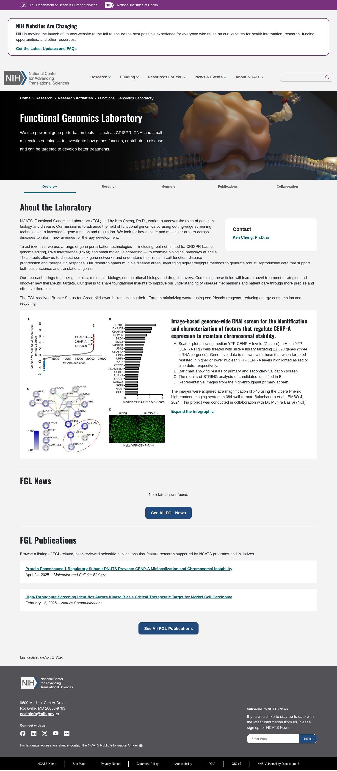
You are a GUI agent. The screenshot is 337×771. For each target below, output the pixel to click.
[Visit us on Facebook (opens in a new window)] (22, 734)
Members (168, 186)
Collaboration (287, 186)
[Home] (36, 77)
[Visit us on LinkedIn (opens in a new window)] (33, 734)
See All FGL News (168, 513)
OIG (234, 764)
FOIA (211, 764)
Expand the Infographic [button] (192, 411)
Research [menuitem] (97, 79)
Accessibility (183, 764)
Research (109, 186)
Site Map (79, 764)
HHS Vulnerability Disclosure (276, 764)
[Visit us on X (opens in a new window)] (44, 734)
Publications (228, 186)
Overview (49, 186)
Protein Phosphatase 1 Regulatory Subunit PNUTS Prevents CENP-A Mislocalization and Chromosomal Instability (128, 569)
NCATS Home (47, 764)
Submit (308, 738)
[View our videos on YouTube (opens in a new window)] (55, 734)
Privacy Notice (110, 764)
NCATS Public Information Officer (113, 745)
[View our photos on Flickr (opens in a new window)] (66, 733)
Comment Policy (148, 764)
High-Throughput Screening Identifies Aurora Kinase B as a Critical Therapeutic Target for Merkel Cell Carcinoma (128, 597)
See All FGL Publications (168, 628)
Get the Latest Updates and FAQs (46, 48)
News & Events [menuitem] (207, 79)
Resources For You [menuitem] (163, 79)
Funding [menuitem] (125, 79)
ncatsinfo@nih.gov (37, 714)
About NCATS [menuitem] (246, 79)
